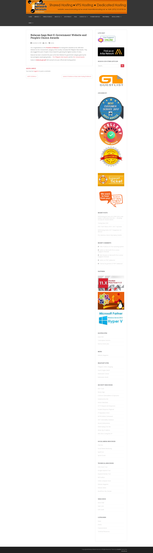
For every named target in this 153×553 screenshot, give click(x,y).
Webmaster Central (103, 374)
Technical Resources (104, 531)
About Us (57, 16)
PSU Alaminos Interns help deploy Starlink (110, 235)
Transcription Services (104, 340)
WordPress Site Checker (105, 491)
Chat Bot (100, 445)
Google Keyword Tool (104, 470)
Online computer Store (104, 481)
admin (45, 43)
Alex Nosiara (103, 255)
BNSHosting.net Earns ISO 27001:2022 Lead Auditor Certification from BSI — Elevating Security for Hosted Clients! (110, 218)
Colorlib (119, 549)
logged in (36, 71)
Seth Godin (101, 509)
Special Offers (116, 16)
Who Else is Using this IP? (105, 433)
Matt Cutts (101, 506)
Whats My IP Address (104, 430)
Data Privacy (67, 16)
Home (30, 16)
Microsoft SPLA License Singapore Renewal (108, 250)
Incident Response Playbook (106, 409)
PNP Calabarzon (110, 260)
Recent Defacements (104, 423)
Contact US (82, 16)
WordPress (124, 551)
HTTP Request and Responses (106, 406)
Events (52, 43)
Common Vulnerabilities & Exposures (108, 395)
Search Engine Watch (104, 370)
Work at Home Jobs (103, 344)
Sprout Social (101, 455)
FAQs (75, 16)
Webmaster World (103, 377)
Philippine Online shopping (105, 367)
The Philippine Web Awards (60, 57)
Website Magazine (103, 355)
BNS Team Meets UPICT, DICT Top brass (110, 226)
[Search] (122, 65)
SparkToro (101, 452)
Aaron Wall (101, 502)
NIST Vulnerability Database (106, 420)
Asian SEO (101, 337)
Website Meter (102, 488)
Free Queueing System (117, 246)
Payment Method (95, 16)
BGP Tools (101, 388)
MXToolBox (101, 477)
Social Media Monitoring (105, 448)
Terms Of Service (47, 16)
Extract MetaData (103, 402)
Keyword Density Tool (104, 474)
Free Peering (106, 16)
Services (36, 16)
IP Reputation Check (103, 413)
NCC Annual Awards (78, 57)
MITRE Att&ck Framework (105, 416)
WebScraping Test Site (104, 427)
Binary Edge (101, 392)
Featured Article (102, 528)
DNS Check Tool (102, 467)
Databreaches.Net (103, 399)
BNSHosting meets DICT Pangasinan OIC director (110, 230)
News (30, 23)
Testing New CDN (103, 223)
